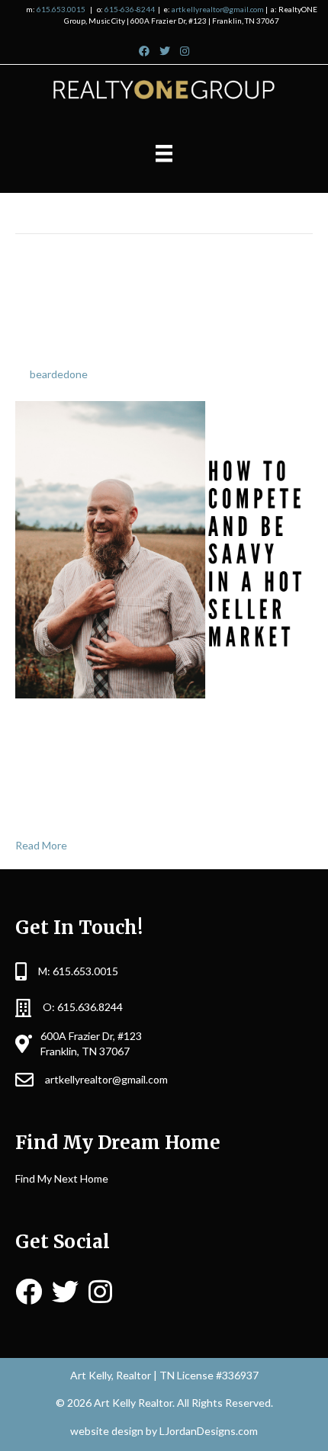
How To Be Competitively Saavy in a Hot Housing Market (159, 312)
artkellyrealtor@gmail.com (218, 9)
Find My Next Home (61, 1178)
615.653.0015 (61, 9)
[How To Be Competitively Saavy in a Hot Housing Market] (164, 548)
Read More (41, 845)
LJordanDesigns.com (208, 1430)
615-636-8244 (130, 9)
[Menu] (164, 154)
